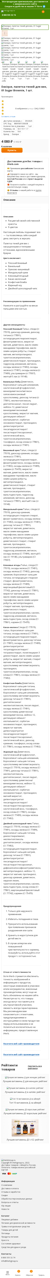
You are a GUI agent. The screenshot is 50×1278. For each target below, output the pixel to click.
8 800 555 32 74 (8, 1257)
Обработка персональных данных (16, 1198)
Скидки (4, 1195)
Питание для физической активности (18, 1223)
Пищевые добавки (9, 1219)
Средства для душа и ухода (13, 1247)
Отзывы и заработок (10, 1192)
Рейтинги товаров (9, 1067)
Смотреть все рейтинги (35, 1067)
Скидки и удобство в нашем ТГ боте (23, 6)
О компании (6, 1185)
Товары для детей (9, 1230)
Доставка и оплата (10, 1188)
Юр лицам (6, 1205)
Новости (5, 1209)
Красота (5, 1240)
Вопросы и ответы (9, 1202)
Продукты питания (9, 1236)
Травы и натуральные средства (15, 1226)
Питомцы (5, 1233)
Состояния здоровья (10, 1243)
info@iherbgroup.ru (9, 1261)
